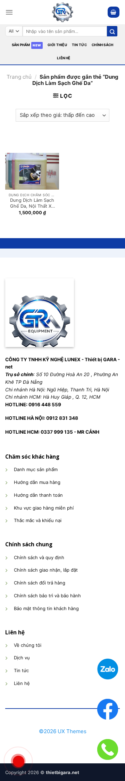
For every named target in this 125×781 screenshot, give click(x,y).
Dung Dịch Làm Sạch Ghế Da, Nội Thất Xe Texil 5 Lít (32, 203)
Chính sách (102, 45)
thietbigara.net (62, 772)
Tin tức (79, 45)
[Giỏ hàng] (113, 12)
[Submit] (112, 31)
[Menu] (9, 12)
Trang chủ (19, 76)
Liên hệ (63, 58)
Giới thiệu (57, 45)
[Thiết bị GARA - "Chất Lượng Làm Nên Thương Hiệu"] (62, 12)
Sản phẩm (21, 45)
